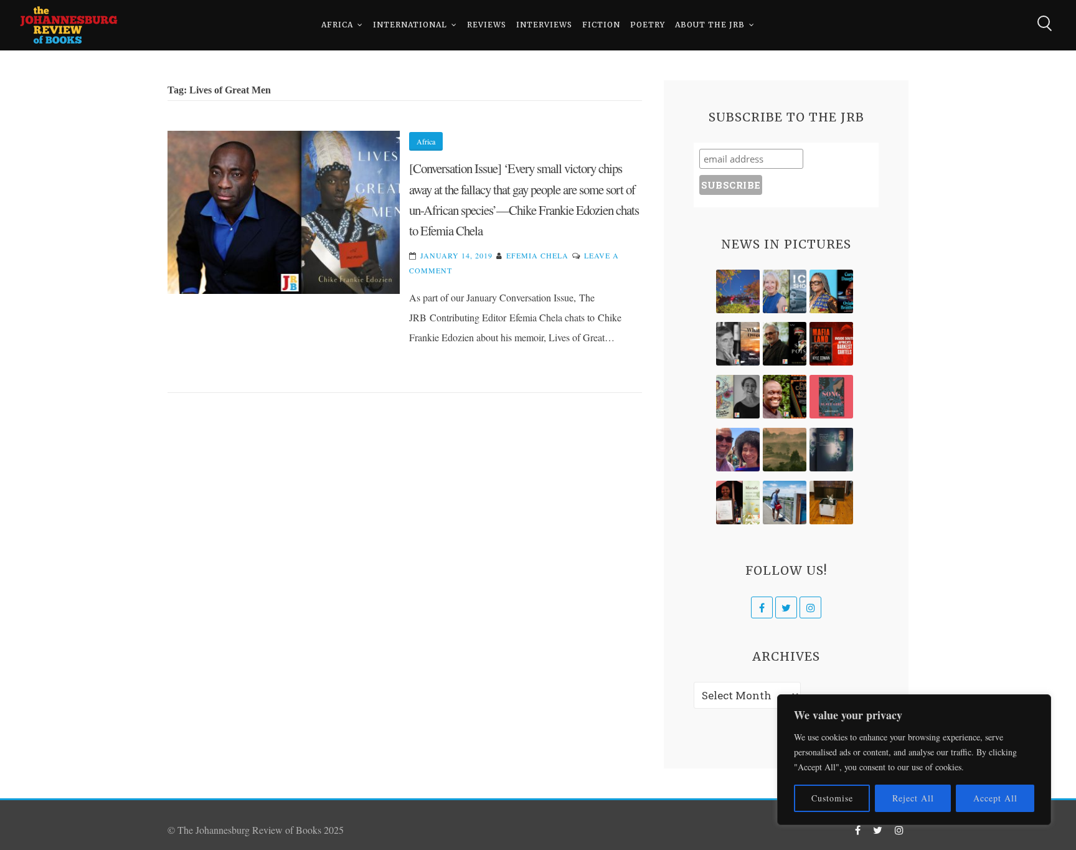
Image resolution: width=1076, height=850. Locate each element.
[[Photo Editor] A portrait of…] (784, 502)
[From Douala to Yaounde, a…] (784, 449)
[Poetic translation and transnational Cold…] (831, 449)
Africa (337, 24)
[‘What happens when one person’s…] (784, 396)
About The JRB (710, 24)
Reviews (486, 24)
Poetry (647, 24)
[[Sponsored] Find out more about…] (831, 396)
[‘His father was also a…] (738, 502)
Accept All (995, 798)
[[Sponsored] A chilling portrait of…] (831, 344)
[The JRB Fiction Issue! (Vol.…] (738, 291)
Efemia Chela (537, 255)
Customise (832, 798)
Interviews (544, 24)
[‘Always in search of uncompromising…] (738, 344)
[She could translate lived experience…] (738, 449)
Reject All (913, 798)
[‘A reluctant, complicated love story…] (784, 291)
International (410, 24)
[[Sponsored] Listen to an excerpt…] (831, 291)
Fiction (601, 24)
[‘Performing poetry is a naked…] (738, 396)
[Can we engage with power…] (784, 344)
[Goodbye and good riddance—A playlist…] (831, 502)
